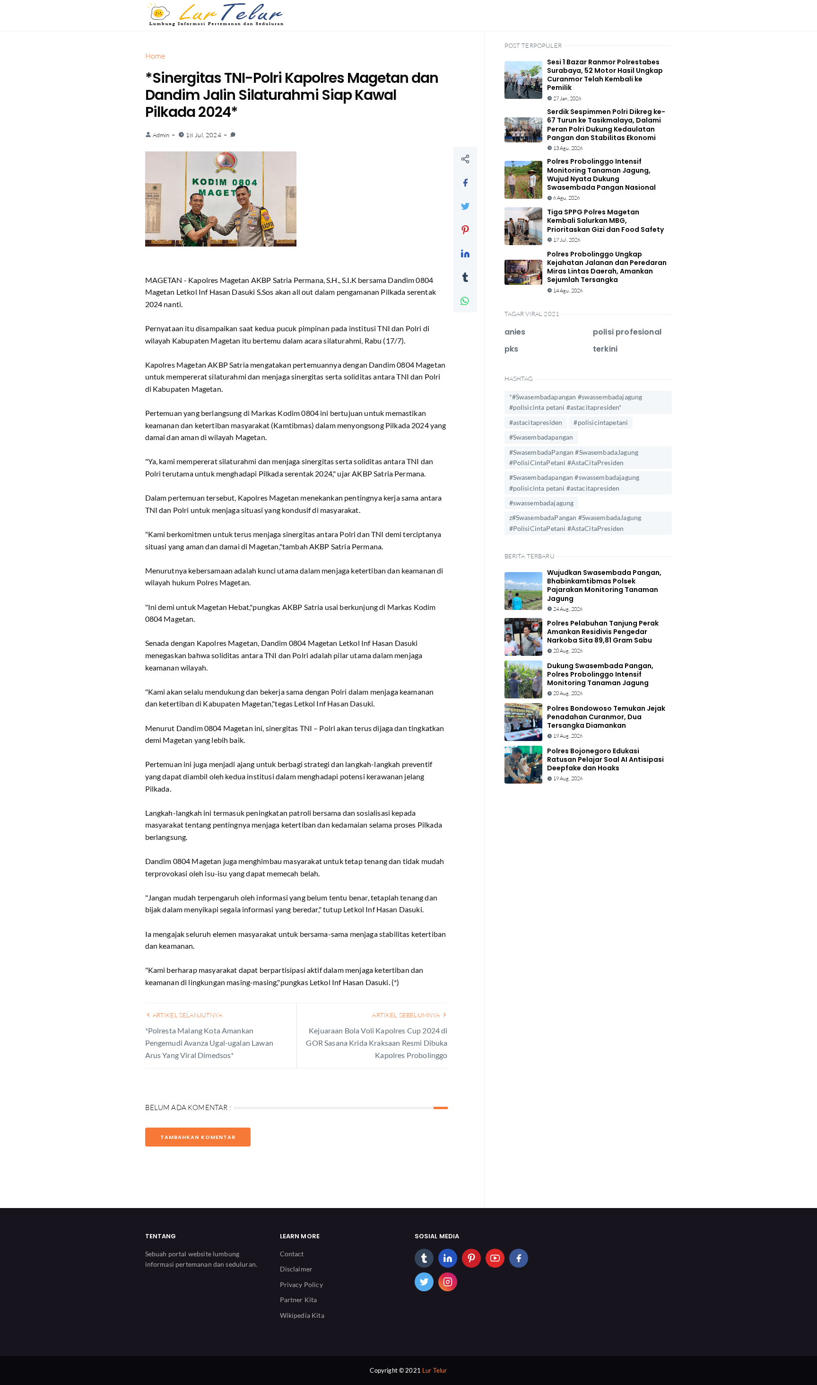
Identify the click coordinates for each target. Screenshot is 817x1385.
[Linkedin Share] (465, 253)
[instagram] (447, 1281)
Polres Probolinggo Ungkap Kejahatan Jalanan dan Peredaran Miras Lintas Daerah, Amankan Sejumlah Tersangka (607, 267)
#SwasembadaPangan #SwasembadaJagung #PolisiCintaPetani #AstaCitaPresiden (574, 457)
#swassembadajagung (541, 503)
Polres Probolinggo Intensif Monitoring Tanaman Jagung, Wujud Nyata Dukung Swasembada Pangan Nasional (601, 174)
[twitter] (424, 1281)
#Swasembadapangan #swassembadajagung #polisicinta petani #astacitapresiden (574, 482)
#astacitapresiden (536, 422)
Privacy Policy (301, 1284)
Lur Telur (434, 1370)
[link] (233, 135)
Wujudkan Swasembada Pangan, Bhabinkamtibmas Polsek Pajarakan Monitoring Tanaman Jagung (604, 585)
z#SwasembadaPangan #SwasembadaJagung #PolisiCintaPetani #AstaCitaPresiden (575, 522)
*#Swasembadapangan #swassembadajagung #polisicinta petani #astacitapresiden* (576, 402)
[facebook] (518, 1258)
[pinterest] (471, 1258)
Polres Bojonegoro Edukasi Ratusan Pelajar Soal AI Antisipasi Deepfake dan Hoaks (605, 759)
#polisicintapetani (601, 422)
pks (511, 349)
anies (515, 331)
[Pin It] (465, 229)
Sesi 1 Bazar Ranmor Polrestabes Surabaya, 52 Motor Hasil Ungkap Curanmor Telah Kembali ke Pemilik (605, 75)
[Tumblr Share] (465, 277)
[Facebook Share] (465, 182)
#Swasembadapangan (541, 437)
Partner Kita (298, 1300)
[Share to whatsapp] (465, 300)
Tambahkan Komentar (197, 1137)
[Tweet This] (465, 206)
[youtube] (495, 1258)
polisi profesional (627, 331)
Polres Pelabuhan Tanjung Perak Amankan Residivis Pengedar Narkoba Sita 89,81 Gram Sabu (603, 631)
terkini (605, 349)
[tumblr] (424, 1258)
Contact (292, 1254)
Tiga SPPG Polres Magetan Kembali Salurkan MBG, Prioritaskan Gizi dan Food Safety (605, 220)
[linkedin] (447, 1258)
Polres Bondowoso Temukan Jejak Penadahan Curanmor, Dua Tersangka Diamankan (606, 717)
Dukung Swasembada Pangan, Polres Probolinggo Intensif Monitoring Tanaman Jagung (600, 674)
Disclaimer (296, 1269)
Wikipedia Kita (302, 1315)
